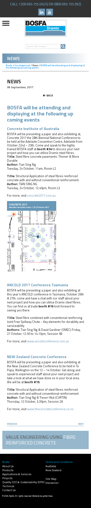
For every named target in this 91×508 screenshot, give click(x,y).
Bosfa (45, 28)
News (35, 65)
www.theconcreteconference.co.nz (50, 409)
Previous (12, 423)
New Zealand (53, 470)
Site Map (51, 479)
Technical (8, 486)
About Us (8, 466)
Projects (7, 478)
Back (49, 95)
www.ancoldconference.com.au (48, 341)
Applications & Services (16, 474)
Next (81, 423)
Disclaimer (52, 483)
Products (7, 470)
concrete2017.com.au (41, 195)
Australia (51, 466)
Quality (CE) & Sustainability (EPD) (23, 482)
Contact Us (9, 490)
